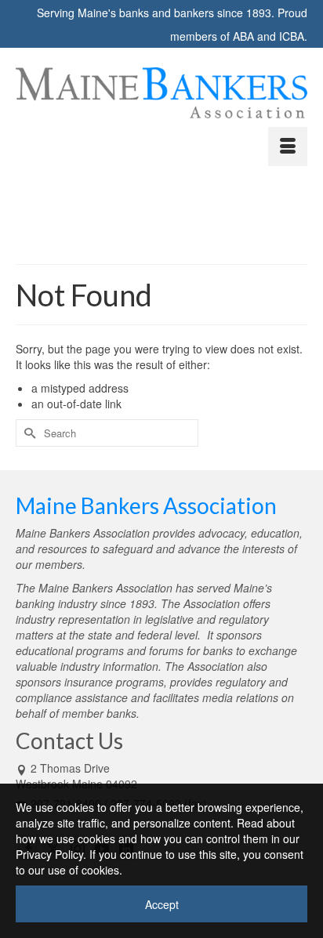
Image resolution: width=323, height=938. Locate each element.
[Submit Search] (27, 433)
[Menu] (287, 146)
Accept (162, 904)
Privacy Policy (49, 854)
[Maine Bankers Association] (161, 92)
